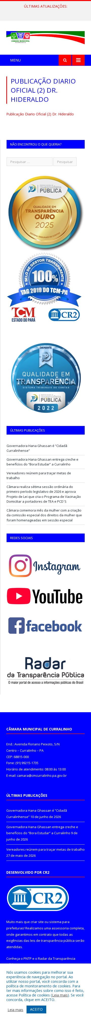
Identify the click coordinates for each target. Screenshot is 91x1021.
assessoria (60, 928)
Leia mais (60, 994)
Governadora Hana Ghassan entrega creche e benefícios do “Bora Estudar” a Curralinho (46, 11)
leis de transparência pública (52, 940)
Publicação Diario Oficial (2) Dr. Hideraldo (40, 114)
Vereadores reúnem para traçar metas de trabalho (45, 849)
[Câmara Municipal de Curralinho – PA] (45, 36)
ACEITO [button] (36, 1009)
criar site (37, 922)
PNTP (28, 958)
